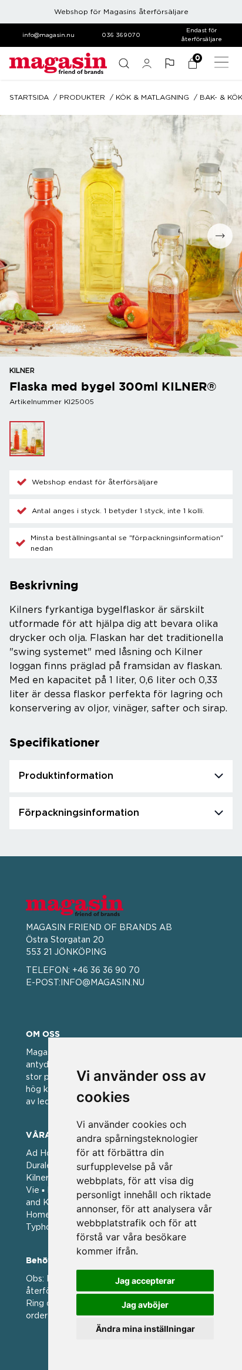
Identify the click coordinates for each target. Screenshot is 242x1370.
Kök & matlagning (152, 97)
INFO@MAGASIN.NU (102, 983)
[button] (169, 63)
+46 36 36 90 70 (106, 971)
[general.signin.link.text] (146, 63)
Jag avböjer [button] (145, 1305)
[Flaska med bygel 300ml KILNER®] (27, 438)
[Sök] (123, 63)
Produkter (82, 97)
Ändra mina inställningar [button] (145, 1329)
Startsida (29, 97)
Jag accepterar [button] (145, 1281)
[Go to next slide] (220, 236)
